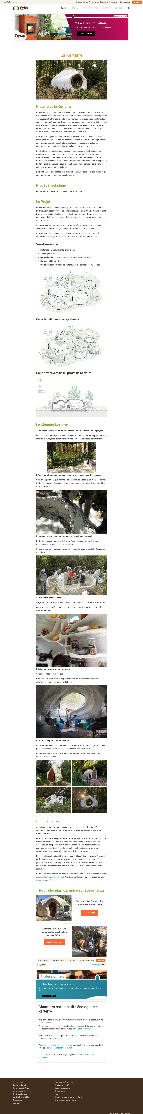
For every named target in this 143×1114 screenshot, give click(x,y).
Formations (104, 2)
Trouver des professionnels (64, 1082)
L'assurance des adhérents (22, 1091)
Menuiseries (113, 2)
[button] (78, 8)
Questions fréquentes (20, 1085)
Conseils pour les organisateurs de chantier (69, 1097)
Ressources (119, 8)
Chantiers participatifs (90, 8)
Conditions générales (20, 1094)
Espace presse (18, 1100)
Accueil (65, 8)
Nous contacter (18, 1082)
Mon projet (106, 8)
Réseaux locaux (60, 1091)
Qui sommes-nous (124, 2)
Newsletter (16, 1103)
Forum (85, 2)
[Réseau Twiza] (20, 8)
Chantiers (79, 2)
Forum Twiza (89, 913)
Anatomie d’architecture (54, 877)
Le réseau (75, 8)
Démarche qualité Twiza (21, 1088)
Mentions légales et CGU (21, 1097)
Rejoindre (137, 2)
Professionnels (94, 2)
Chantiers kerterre (54, 942)
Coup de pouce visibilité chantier (65, 1100)
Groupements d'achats (62, 1088)
